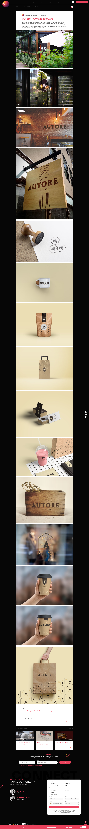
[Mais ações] (66, 15)
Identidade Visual (36, 710)
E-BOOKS (36, 6)
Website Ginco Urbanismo (64, 742)
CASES (23, 6)
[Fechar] (87, 827)
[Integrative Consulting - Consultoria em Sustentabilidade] (25, 736)
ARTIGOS (29, 6)
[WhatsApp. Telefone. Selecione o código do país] (51, 803)
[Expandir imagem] (44, 49)
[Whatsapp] (86, 822)
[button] (56, 1)
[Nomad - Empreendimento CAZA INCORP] (44, 736)
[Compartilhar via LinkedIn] (28, 718)
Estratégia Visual (26, 710)
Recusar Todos (77, 827)
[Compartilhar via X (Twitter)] (25, 718)
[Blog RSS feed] (72, 7)
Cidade (66, 801)
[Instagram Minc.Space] (86, 414)
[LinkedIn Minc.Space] (86, 417)
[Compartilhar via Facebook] (22, 718)
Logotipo (44, 710)
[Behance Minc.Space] (86, 412)
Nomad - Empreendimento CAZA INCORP (43, 743)
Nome (20, 760)
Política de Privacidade (51, 827)
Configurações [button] (69, 827)
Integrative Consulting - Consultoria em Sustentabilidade (24, 743)
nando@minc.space (20, 799)
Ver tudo (71, 728)
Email (38, 760)
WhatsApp (51, 801)
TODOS (17, 6)
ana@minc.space (20, 792)
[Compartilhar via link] (31, 718)
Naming (49, 710)
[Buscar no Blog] (73, 2)
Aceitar (83, 827)
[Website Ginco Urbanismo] (64, 736)
